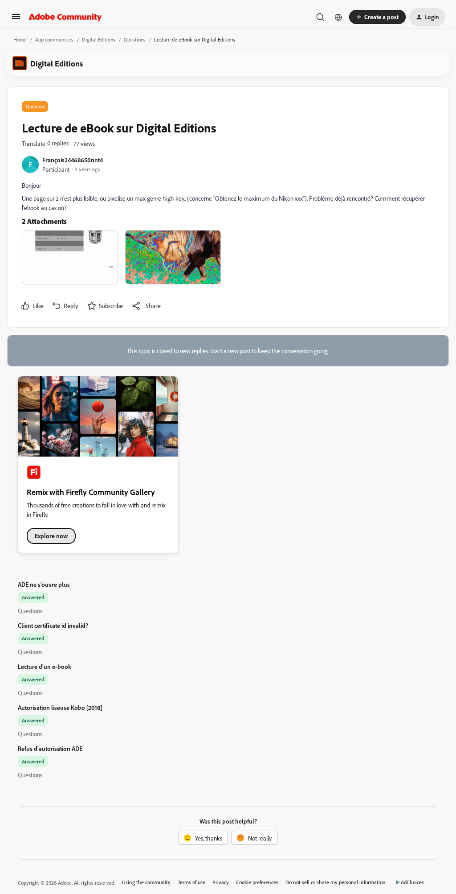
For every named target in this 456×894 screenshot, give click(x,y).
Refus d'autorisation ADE (50, 748)
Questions (135, 39)
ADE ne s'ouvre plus (44, 584)
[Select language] (338, 17)
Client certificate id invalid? (53, 625)
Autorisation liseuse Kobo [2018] (60, 707)
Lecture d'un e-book (44, 666)
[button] (16, 19)
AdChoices (412, 882)
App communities (54, 39)
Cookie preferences (257, 882)
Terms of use (191, 882)
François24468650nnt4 (72, 160)
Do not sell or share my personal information (335, 882)
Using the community (146, 882)
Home (20, 39)
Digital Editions (98, 39)
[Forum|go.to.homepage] (65, 17)
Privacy (220, 882)
